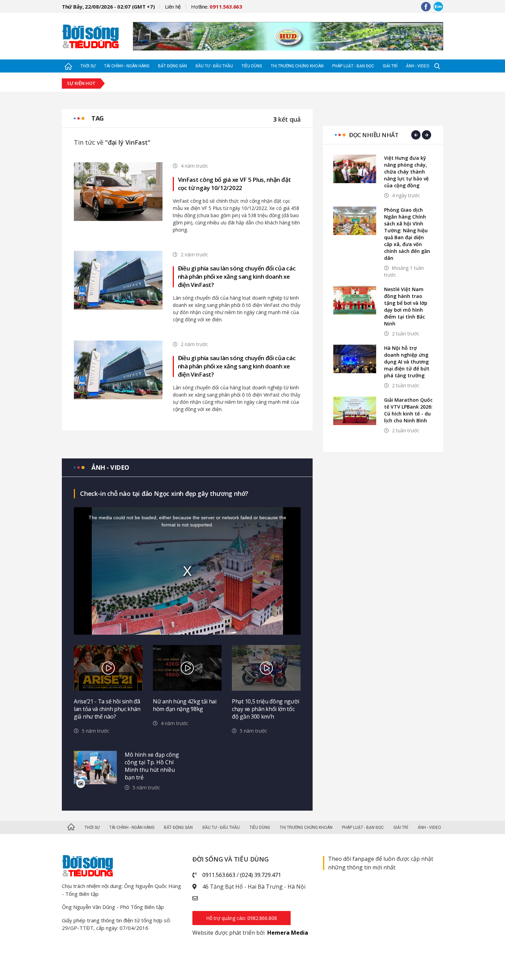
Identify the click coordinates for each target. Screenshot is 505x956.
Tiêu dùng (252, 66)
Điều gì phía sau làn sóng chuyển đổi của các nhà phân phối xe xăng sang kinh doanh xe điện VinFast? (237, 276)
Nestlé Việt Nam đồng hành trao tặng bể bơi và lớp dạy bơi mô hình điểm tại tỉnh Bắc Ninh (405, 306)
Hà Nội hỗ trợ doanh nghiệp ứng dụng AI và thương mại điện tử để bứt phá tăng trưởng (406, 362)
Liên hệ (173, 6)
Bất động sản (172, 66)
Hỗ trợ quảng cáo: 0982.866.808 (241, 918)
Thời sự (88, 66)
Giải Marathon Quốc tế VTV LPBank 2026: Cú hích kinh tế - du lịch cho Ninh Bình (408, 410)
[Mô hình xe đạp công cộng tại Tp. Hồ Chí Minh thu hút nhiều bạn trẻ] (95, 767)
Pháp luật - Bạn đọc (353, 66)
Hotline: (216, 6)
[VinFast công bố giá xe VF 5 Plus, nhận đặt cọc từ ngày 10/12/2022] (118, 191)
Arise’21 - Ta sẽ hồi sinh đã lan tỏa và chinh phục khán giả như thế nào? (107, 709)
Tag (97, 118)
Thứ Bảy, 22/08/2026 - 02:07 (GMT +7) (108, 6)
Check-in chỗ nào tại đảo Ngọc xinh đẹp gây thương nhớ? (164, 493)
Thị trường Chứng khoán (297, 66)
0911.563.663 (218, 875)
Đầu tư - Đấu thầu (214, 66)
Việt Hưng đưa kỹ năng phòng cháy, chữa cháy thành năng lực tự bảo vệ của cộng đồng (406, 172)
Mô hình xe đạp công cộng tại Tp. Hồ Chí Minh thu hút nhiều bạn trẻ (152, 766)
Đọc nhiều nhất (373, 135)
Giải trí (390, 66)
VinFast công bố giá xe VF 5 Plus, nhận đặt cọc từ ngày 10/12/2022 (234, 184)
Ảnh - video (110, 467)
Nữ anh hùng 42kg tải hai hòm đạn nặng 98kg (184, 705)
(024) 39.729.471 (260, 875)
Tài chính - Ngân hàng (126, 66)
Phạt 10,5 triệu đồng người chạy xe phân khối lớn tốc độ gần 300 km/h (265, 709)
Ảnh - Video (417, 66)
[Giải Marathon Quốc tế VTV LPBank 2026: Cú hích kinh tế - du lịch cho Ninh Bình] (354, 411)
